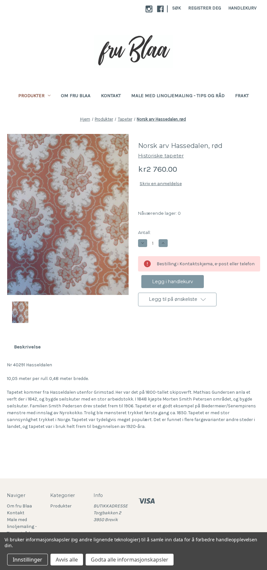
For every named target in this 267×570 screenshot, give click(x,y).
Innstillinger (27, 559)
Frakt (242, 95)
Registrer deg (204, 8)
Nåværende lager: (159, 213)
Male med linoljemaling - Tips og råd (178, 95)
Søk (176, 8)
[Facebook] (160, 9)
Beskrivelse (27, 347)
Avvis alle (67, 559)
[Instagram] (149, 9)
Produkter (31, 95)
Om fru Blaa (76, 95)
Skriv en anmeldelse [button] (161, 183)
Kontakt (111, 95)
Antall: (144, 232)
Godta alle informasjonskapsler (129, 559)
